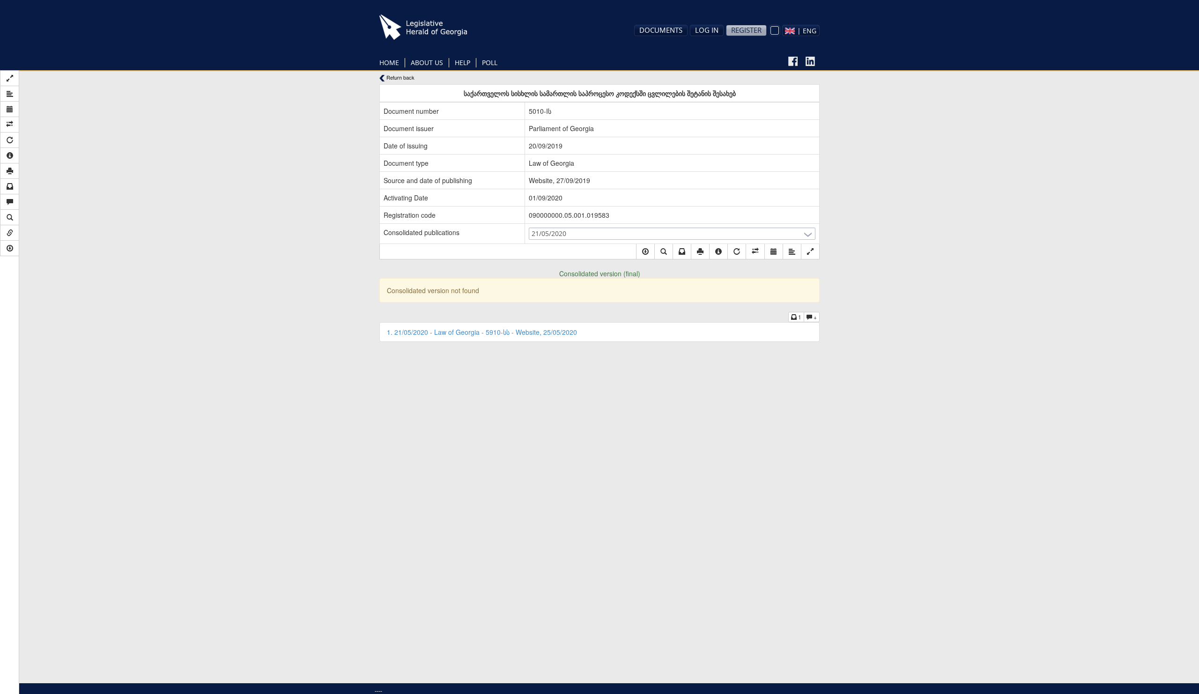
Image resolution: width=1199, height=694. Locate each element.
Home (389, 62)
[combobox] (801, 30)
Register (746, 30)
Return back (399, 77)
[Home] (437, 27)
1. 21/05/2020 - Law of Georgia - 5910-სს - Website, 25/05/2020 (482, 332)
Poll (489, 62)
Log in (706, 30)
